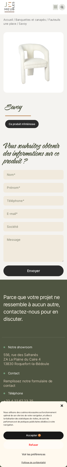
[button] (62, 405)
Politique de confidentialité (33, 462)
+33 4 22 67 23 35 (18, 401)
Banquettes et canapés (30, 19)
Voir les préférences (33, 454)
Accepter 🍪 (33, 435)
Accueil (8, 19)
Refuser (33, 444)
